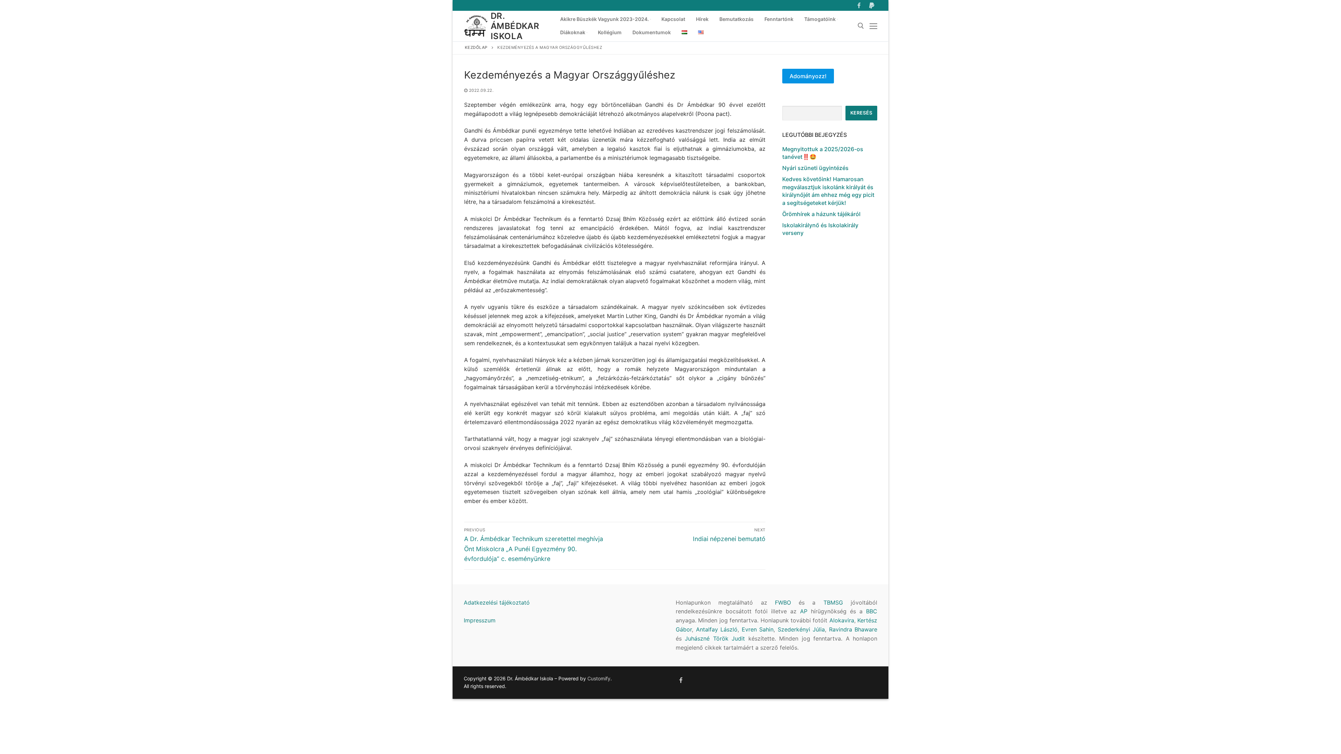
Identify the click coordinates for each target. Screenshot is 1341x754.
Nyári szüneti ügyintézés (815, 167)
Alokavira (841, 620)
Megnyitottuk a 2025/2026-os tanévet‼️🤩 (822, 153)
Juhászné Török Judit (715, 638)
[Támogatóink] (871, 5)
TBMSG (833, 602)
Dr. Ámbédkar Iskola (515, 26)
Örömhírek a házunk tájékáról (821, 213)
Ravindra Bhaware (853, 629)
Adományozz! (808, 76)
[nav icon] (873, 26)
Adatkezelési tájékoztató (497, 602)
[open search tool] (861, 26)
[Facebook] (859, 5)
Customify (598, 678)
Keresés (861, 113)
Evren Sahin (758, 629)
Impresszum (480, 620)
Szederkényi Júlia (801, 629)
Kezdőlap (476, 47)
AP (803, 611)
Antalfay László (717, 629)
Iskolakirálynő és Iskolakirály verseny (820, 229)
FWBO (783, 602)
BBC (871, 611)
